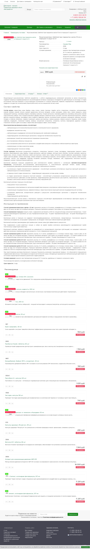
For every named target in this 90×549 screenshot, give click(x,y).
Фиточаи (49, 537)
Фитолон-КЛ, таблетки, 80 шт (15, 442)
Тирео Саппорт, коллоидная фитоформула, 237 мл (22, 476)
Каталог (11, 27)
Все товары (28, 530)
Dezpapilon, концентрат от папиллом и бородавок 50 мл (24, 412)
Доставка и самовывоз (24, 1)
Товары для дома (30, 535)
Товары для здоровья (31, 532)
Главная (6, 32)
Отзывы (31, 93)
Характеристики (20, 93)
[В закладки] (82, 77)
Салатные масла (51, 534)
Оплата (12, 1)
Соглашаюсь (85, 547)
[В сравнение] (84, 77)
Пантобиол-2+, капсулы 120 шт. (16, 378)
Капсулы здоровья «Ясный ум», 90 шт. (18, 425)
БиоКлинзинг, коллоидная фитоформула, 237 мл (21, 493)
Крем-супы (49, 532)
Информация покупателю (12, 537)
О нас (6, 1)
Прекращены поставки (18, 32)
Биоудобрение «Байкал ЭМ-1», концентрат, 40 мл (22, 361)
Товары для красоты (31, 534)
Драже (48, 535)
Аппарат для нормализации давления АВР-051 (21, 459)
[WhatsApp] (82, 90)
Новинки (68, 27)
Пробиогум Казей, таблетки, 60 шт (17, 344)
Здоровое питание (52, 527)
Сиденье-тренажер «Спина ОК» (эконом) (19, 276)
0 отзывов (69, 41)
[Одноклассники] (79, 90)
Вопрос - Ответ (42, 93)
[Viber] (81, 90)
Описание (8, 93)
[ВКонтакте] (77, 90)
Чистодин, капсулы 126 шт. (14, 395)
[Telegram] (84, 90)
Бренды (29, 27)
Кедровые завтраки (52, 530)
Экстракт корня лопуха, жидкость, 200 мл (19, 289)
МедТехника (29, 537)
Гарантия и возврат (10, 532)
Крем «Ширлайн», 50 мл (13, 326)
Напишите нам (38, 1)
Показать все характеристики (48, 67)
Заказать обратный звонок (77, 19)
